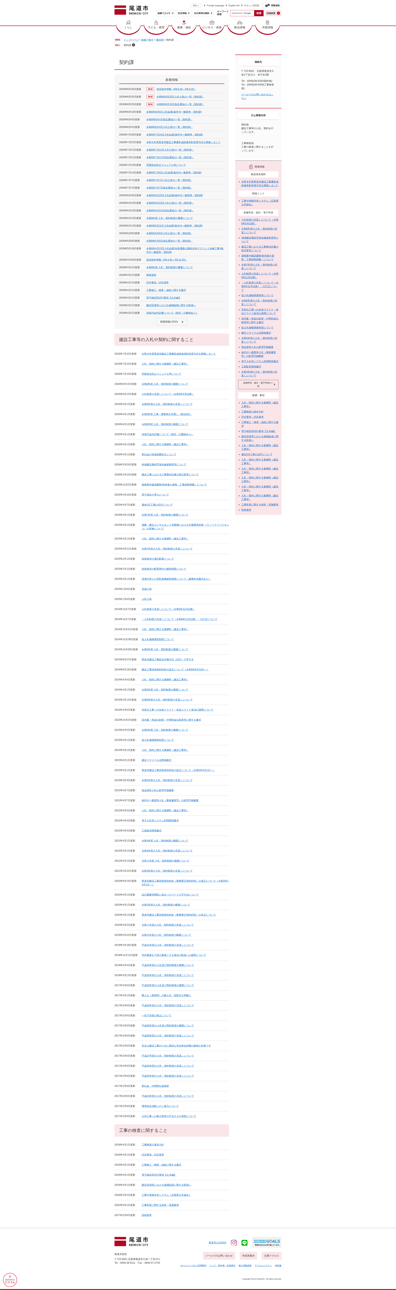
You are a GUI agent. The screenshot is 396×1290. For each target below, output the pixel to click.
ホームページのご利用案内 (193, 1265)
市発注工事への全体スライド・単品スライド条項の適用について (177, 709)
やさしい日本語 (251, 5)
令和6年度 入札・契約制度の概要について (165, 649)
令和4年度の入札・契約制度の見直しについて (167, 850)
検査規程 (151, 275)
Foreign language (215, 5)
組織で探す (147, 40)
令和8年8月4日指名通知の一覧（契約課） (169, 119)
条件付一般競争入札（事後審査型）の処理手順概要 (170, 800)
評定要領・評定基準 (157, 282)
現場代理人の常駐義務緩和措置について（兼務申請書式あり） (176, 579)
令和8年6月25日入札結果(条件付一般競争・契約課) (174, 195)
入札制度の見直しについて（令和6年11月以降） (168, 609)
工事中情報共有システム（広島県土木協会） (166, 1195)
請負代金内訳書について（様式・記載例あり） (172, 313)
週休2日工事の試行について (157, 504)
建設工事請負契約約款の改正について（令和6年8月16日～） (175, 669)
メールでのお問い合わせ (219, 1255)
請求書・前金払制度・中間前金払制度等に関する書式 (171, 720)
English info (234, 5)
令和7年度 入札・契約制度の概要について (165, 515)
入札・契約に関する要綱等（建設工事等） (165, 364)
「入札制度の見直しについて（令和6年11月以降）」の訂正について (179, 619)
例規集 (278, 1265)
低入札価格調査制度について (158, 639)
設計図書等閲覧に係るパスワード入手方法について (170, 894)
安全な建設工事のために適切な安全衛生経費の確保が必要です (176, 1045)
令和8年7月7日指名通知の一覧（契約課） (169, 187)
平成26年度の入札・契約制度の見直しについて (168, 1066)
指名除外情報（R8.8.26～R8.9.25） (176, 89)
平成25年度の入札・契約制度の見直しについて (168, 1076)
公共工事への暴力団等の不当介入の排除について (169, 1116)
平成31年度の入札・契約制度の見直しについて (168, 945)
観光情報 (239, 27)
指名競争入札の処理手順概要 (158, 790)
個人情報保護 (245, 1265)
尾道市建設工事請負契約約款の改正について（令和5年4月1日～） (178, 770)
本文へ (196, 5)
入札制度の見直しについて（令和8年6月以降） (168, 394)
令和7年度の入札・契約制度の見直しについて (167, 548)
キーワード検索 (223, 12)
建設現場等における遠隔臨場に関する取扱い (171, 305)
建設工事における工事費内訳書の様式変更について (170, 474)
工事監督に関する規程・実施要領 (160, 1205)
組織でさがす (164, 13)
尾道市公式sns (217, 1242)
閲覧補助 (275, 5)
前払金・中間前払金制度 (155, 1086)
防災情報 (182, 13)
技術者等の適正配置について (158, 559)
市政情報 (267, 27)
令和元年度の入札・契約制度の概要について (166, 935)
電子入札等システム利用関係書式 (160, 820)
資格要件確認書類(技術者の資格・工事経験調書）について (174, 484)
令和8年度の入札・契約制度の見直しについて (167, 404)
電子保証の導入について (155, 494)
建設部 (160, 40)
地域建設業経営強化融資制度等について (164, 464)
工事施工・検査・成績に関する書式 (166, 290)
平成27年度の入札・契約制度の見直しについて (168, 1055)
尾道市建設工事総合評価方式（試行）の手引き (168, 659)
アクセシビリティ (263, 1265)
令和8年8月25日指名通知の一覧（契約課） (180, 104)
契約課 (127, 45)
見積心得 (147, 589)
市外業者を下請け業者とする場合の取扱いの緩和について (174, 955)
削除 (133, 44)
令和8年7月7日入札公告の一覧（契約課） (169, 180)
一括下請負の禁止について (156, 1015)
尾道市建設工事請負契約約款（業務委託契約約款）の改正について (179, 915)
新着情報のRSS (169, 321)
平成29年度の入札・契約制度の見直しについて (168, 1005)
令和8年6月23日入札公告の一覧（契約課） (170, 203)
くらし (128, 27)
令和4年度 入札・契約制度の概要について (165, 840)
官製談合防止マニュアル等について (166, 165)
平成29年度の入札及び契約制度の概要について (168, 985)
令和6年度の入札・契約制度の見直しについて (167, 699)
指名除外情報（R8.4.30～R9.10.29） (166, 259)
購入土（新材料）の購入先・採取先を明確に (166, 995)
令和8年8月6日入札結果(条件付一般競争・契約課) (174, 112)
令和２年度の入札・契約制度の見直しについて (168, 925)
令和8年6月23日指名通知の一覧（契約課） (170, 210)
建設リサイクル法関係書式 (156, 760)
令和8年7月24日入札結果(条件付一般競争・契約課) (174, 134)
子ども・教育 (156, 27)
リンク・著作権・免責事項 (222, 1265)
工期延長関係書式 (151, 830)
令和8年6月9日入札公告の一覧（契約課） (169, 233)
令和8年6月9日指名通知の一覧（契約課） (169, 241)
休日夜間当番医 (201, 13)
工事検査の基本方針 (153, 1144)
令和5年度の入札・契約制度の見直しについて (167, 780)
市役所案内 (248, 1255)
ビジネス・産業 (212, 27)
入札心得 (147, 599)
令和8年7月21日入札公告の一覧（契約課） (170, 150)
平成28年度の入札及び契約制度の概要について (168, 1025)
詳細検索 (271, 13)
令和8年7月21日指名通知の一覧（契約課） (170, 157)
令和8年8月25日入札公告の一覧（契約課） (180, 96)
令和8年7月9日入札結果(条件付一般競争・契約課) (174, 172)
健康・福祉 (184, 27)
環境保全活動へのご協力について (160, 1106)
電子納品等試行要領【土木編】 (163, 297)
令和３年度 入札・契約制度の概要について (165, 860)
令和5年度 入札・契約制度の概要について (165, 730)
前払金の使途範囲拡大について (159, 454)
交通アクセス (271, 1255)
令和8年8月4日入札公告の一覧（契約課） (169, 127)
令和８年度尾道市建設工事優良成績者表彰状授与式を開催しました (183, 142)
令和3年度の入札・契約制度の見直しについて (167, 871)
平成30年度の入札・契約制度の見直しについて (168, 975)
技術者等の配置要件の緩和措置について (164, 569)
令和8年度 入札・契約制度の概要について (169, 218)
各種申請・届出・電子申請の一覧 (258, 384)
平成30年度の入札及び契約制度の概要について (168, 965)
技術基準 (147, 1215)
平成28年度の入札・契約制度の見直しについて (168, 1035)
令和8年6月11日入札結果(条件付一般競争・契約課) (174, 225)
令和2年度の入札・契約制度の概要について (166, 904)
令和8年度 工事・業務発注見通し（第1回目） (167, 414)
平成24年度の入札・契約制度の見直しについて (168, 1096)
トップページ (131, 40)
